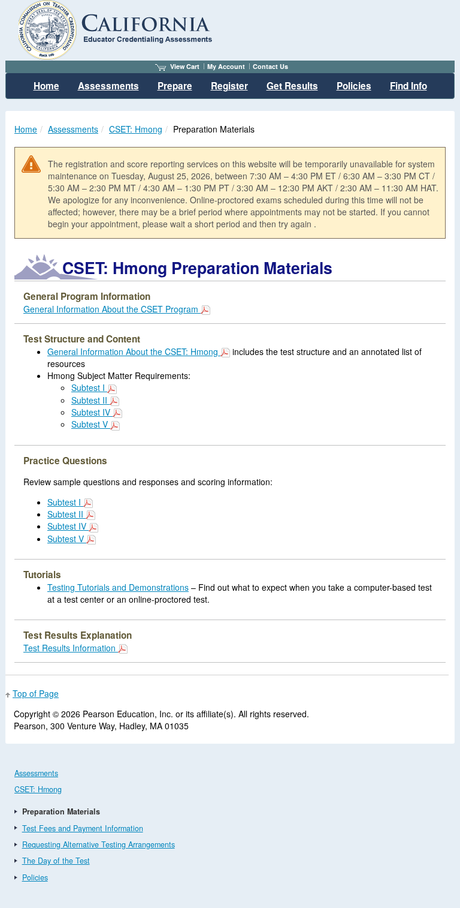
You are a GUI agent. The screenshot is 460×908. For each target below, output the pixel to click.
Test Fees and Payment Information (82, 828)
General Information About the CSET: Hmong (133, 351)
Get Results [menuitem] (292, 85)
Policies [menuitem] (354, 85)
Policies (35, 877)
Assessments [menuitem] (108, 85)
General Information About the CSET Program (112, 309)
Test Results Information (70, 648)
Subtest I (89, 387)
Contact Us (270, 66)
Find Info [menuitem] (408, 85)
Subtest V (90, 424)
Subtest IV (92, 412)
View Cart (184, 66)
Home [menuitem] (46, 85)
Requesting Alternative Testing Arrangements (98, 844)
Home (25, 129)
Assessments (73, 129)
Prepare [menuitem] (175, 85)
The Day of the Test (56, 860)
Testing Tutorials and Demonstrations (118, 587)
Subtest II (90, 400)
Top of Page (36, 693)
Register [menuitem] (229, 85)
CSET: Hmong (135, 129)
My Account (226, 66)
